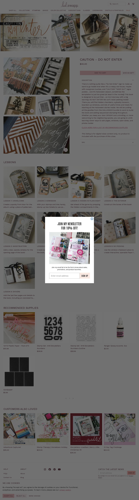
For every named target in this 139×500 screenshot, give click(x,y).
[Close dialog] (92, 219)
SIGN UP (84, 275)
